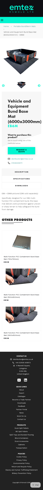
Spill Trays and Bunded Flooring (22, 435)
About (21, 390)
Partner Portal (21, 409)
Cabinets (21, 445)
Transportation (21, 448)
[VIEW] (21, 242)
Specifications (21, 179)
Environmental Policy (21, 463)
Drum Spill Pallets (22, 428)
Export (21, 393)
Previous (3, 85)
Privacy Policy (21, 460)
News (21, 413)
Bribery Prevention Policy (21, 473)
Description (21, 172)
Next (39, 85)
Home (6, 26)
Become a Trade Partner (21, 400)
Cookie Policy (21, 457)
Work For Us (21, 416)
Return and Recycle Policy (22, 467)
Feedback (21, 406)
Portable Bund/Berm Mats (25, 26)
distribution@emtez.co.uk (22, 159)
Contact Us (21, 419)
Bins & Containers (21, 438)
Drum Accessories (21, 441)
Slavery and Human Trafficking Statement (21, 470)
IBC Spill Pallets (21, 431)
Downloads (21, 186)
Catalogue (21, 396)
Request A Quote (21, 151)
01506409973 (16, 163)
